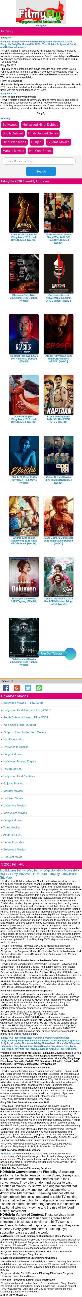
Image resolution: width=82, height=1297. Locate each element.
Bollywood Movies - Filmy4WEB (22, 702)
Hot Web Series (12, 798)
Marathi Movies (12, 790)
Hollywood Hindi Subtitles (18, 776)
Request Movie (11, 856)
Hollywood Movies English (18, 761)
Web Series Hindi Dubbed (18, 724)
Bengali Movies (11, 820)
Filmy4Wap (42, 870)
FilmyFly (7, 31)
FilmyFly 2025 (8, 93)
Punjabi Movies (11, 754)
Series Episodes (12, 842)
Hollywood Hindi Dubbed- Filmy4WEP (26, 710)
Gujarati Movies (12, 783)
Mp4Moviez (8, 870)
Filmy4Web (25, 870)
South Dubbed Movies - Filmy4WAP (24, 717)
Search (41, 171)
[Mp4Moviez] (41, 22)
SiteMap (6, 877)
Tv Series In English (14, 746)
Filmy (14, 874)
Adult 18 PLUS (11, 834)
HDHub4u (5, 1153)
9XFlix (4, 874)
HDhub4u (40, 874)
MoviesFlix (71, 870)
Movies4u (25, 874)
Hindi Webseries (12, 739)
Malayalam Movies (14, 812)
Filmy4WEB (69, 874)
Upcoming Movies (13, 805)
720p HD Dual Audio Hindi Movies (23, 732)
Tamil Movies (10, 827)
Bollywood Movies (13, 849)
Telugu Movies (11, 768)
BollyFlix (57, 870)
